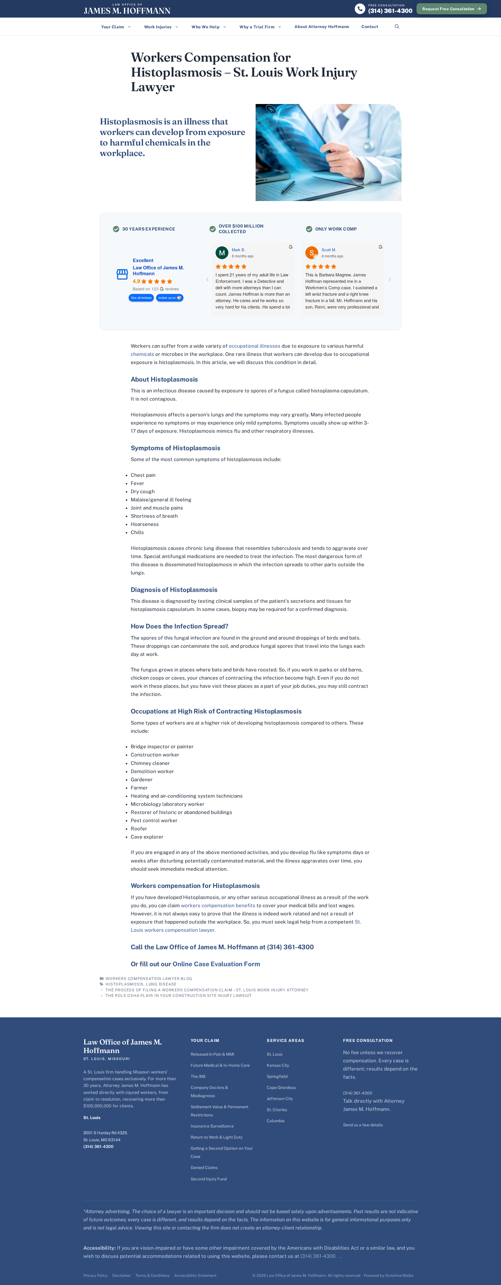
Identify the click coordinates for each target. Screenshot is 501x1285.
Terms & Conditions (152, 1275)
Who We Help (206, 27)
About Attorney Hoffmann (322, 26)
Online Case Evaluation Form (216, 964)
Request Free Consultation (448, 9)
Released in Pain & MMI (212, 1054)
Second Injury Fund (209, 1179)
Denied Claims (204, 1167)
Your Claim (112, 27)
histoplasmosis (125, 984)
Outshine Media (399, 1275)
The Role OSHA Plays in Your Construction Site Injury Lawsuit (179, 995)
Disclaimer (121, 1275)
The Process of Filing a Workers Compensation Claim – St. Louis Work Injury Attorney (207, 990)
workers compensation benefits (218, 905)
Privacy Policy (95, 1275)
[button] (397, 26)
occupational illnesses (254, 346)
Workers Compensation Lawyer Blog (149, 978)
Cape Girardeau (281, 1087)
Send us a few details (363, 1125)
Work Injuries (158, 27)
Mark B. (238, 249)
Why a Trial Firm (257, 27)
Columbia (276, 1120)
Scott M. (329, 249)
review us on (167, 297)
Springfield (277, 1076)
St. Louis (275, 1054)
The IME (198, 1076)
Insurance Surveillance (212, 1126)
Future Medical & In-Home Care (220, 1065)
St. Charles (277, 1109)
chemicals (143, 354)
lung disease (161, 984)
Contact (369, 26)
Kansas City (278, 1065)
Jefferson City (280, 1098)
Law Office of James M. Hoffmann (158, 270)
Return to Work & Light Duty (216, 1137)
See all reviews (141, 297)
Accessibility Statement (195, 1275)
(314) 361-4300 (98, 1146)
